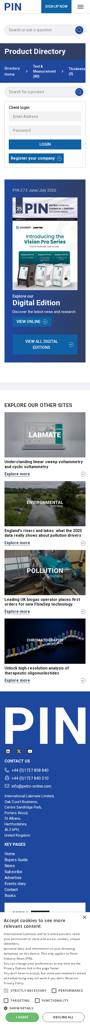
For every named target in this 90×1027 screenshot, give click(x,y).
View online (28, 321)
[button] (6, 991)
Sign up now (56, 6)
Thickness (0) (77, 71)
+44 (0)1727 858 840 (30, 770)
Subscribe (13, 871)
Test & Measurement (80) (44, 71)
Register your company (33, 158)
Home (9, 853)
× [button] (84, 917)
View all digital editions (41, 344)
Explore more (17, 474)
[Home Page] (12, 6)
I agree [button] (22, 1017)
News (9, 865)
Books (10, 895)
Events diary (15, 883)
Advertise (13, 877)
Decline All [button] (63, 1017)
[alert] (45, 969)
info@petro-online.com (31, 786)
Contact (11, 889)
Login (45, 144)
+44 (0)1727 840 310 (30, 778)
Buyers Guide (16, 859)
